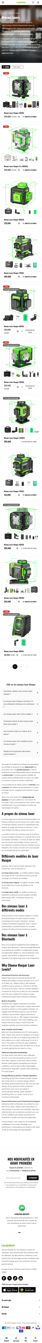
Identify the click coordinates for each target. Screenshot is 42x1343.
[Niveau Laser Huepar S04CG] (21, 90)
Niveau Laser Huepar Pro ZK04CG (16, 166)
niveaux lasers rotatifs (25, 41)
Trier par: (16, 67)
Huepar (4, 13)
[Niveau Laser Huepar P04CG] (21, 359)
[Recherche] (32, 2)
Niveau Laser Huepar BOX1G (14, 651)
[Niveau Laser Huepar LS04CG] (21, 415)
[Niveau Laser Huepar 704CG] (21, 250)
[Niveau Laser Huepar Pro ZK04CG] (21, 143)
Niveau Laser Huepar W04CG (14, 598)
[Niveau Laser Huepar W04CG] (21, 575)
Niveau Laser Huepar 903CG (14, 326)
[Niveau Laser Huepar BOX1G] (21, 628)
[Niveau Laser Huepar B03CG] (21, 197)
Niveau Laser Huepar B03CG (14, 219)
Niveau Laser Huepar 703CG (14, 491)
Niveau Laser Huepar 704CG (14, 273)
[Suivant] (27, 666)
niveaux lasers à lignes (18, 50)
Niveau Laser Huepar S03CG (14, 544)
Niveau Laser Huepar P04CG (14, 382)
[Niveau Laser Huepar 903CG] (21, 303)
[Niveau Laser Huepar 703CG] (21, 468)
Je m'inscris (33, 1178)
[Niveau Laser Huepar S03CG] (21, 522)
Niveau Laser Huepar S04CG (14, 113)
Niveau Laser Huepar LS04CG (14, 438)
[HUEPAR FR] (21, 2)
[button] (19, 1232)
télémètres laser (26, 34)
